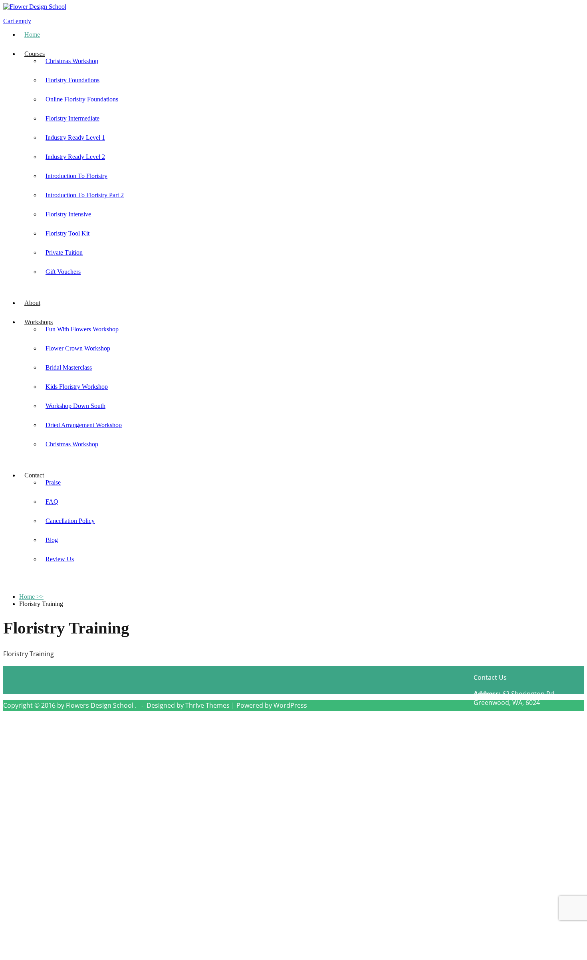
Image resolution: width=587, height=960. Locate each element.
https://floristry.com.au (537, 737)
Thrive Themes (207, 705)
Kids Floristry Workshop (77, 386)
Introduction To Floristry (76, 175)
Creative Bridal (47, 907)
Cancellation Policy (70, 520)
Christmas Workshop (72, 60)
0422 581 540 (517, 720)
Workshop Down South (75, 405)
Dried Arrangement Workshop (84, 425)
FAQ (52, 501)
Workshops (38, 322)
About (32, 302)
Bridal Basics (44, 881)
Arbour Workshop (147, 881)
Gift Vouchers (63, 271)
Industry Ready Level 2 (75, 156)
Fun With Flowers (145, 919)
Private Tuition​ (64, 252)
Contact (34, 475)
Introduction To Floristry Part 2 (85, 195)
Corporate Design (52, 894)
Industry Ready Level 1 (75, 137)
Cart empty (17, 21)
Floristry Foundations (72, 80)
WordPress (290, 705)
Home (32, 34)
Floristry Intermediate (72, 118)
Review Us (60, 559)
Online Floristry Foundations (82, 99)
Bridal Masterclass (69, 367)
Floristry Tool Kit (67, 233)
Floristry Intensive (68, 214)
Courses (34, 53)
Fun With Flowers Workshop (82, 329)
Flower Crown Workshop (78, 348)
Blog (52, 539)
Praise (53, 482)
